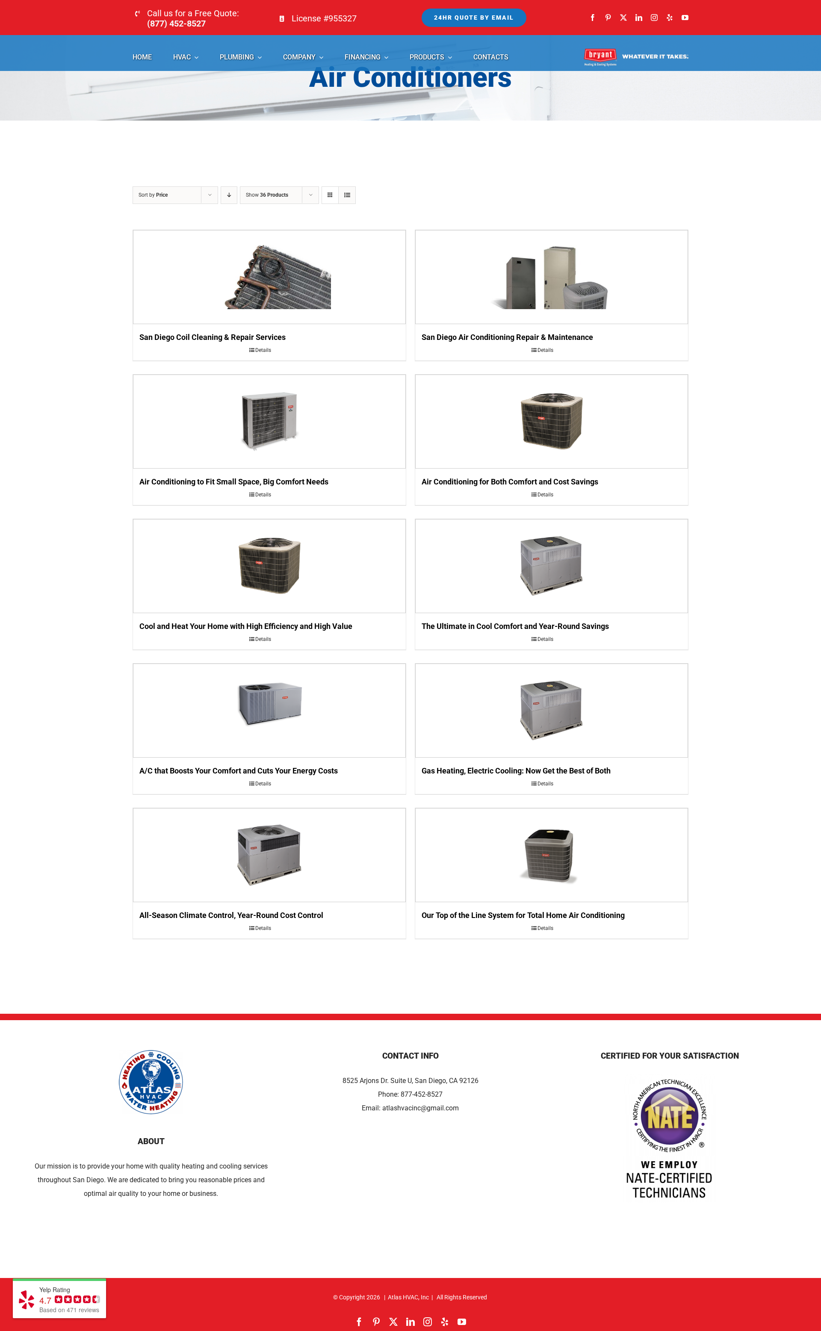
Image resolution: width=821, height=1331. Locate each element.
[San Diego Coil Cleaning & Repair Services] (269, 277)
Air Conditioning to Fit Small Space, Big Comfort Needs (233, 481)
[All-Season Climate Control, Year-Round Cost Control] (269, 855)
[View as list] (347, 195)
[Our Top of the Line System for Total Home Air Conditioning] (551, 855)
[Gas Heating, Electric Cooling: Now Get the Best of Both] (551, 711)
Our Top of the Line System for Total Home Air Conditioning (523, 915)
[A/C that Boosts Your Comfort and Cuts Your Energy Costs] (269, 711)
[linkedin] (638, 17)
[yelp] (669, 17)
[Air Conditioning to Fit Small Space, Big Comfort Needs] (269, 422)
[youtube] (685, 17)
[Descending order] (229, 195)
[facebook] (592, 17)
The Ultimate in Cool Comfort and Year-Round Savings (515, 626)
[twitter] (623, 17)
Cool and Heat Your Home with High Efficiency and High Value (245, 626)
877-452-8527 (422, 1094)
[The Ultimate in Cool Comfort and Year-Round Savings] (551, 566)
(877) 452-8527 (176, 23)
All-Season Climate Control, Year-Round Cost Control (231, 915)
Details (263, 350)
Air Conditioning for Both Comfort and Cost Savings (510, 481)
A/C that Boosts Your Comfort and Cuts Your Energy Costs (238, 770)
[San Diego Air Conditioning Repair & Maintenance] (551, 277)
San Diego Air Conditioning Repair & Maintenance (507, 337)
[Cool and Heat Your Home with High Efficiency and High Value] (269, 566)
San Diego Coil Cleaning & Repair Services (212, 337)
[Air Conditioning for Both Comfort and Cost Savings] (551, 422)
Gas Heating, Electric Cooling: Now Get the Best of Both (516, 770)
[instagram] (654, 17)
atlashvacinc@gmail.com (420, 1108)
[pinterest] (608, 17)
